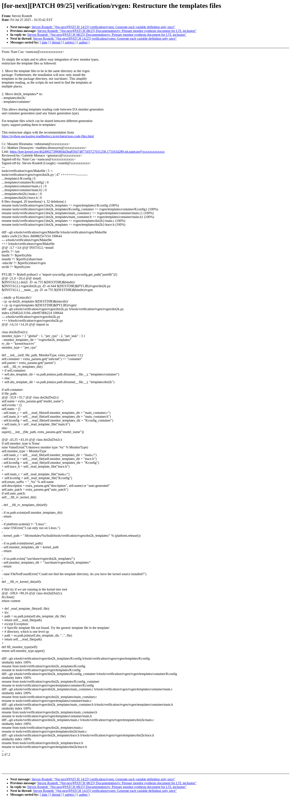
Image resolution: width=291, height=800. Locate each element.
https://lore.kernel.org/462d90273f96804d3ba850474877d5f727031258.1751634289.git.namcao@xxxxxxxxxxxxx (87, 151)
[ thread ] (56, 42)
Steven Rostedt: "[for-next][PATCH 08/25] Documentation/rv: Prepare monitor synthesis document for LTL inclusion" (116, 31)
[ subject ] (69, 42)
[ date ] (44, 42)
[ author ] (83, 42)
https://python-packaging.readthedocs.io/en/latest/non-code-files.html (48, 136)
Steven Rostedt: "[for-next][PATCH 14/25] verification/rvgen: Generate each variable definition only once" (103, 27)
